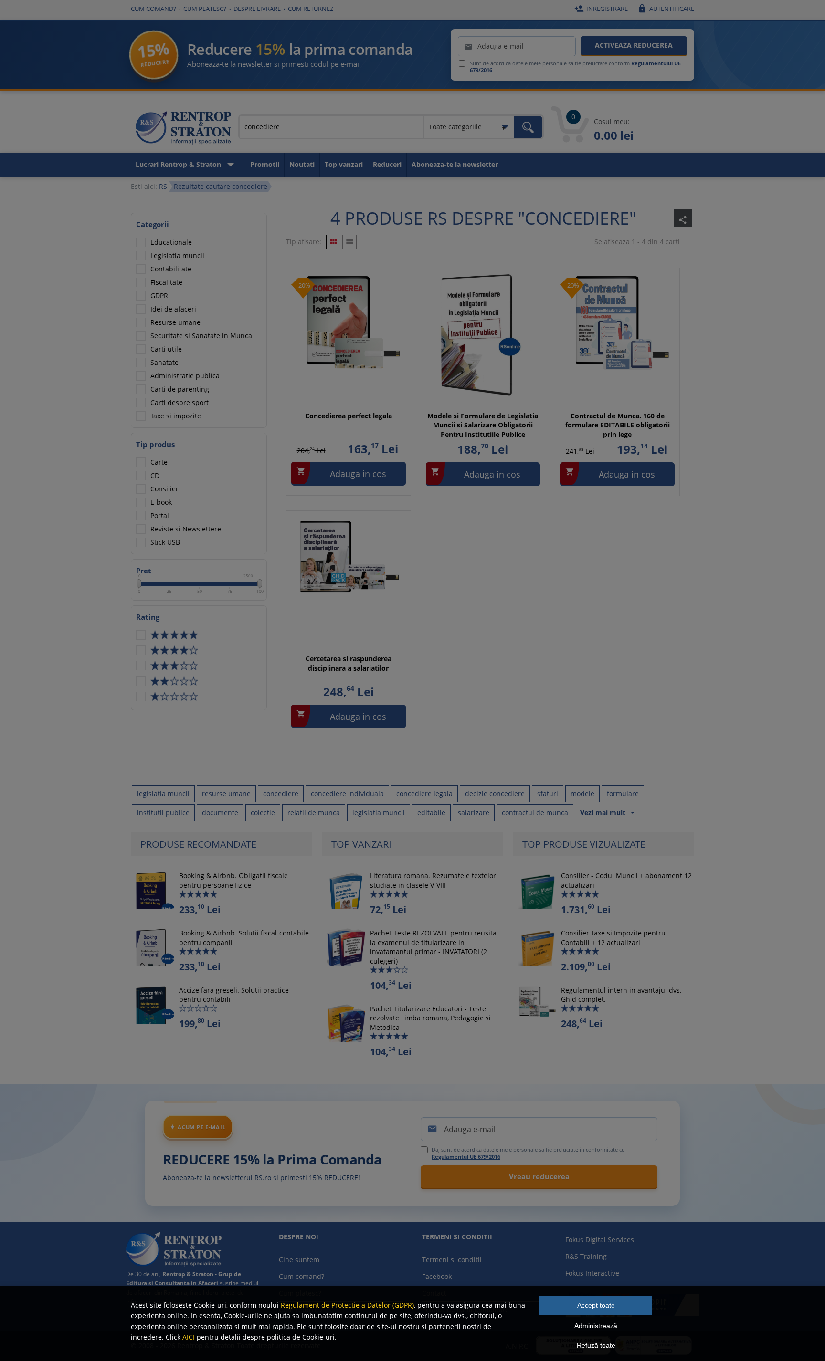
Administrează (595, 1326)
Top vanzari (344, 164)
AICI (188, 1336)
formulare (623, 793)
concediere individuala (347, 793)
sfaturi (547, 793)
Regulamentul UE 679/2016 (466, 1156)
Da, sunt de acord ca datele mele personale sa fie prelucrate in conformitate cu (528, 1153)
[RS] (183, 129)
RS (163, 186)
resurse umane (226, 793)
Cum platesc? (204, 8)
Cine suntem (299, 1259)
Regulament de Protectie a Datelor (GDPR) (347, 1304)
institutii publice (163, 812)
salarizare (473, 812)
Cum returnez (310, 8)
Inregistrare (601, 8)
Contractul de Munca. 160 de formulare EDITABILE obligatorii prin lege (617, 425)
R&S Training (586, 1256)
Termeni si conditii (452, 1259)
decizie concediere (495, 793)
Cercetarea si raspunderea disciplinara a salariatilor (348, 663)
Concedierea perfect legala (348, 415)
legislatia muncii (163, 793)
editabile (431, 812)
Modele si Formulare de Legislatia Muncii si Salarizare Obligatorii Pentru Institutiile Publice (482, 425)
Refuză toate (596, 1345)
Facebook (437, 1276)
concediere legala (424, 793)
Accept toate (596, 1305)
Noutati (302, 164)
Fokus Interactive (592, 1273)
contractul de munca (535, 812)
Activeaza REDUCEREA (634, 45)
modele (582, 793)
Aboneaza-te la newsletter (455, 164)
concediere (280, 793)
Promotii (264, 164)
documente (220, 812)
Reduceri (387, 164)
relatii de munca (313, 812)
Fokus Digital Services (599, 1239)
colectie (263, 812)
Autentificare (665, 8)
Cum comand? (153, 8)
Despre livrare (257, 8)
